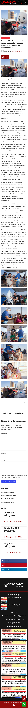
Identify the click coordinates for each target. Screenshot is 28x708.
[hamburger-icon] (21, 3)
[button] (26, 3)
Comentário (5, 433)
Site (2, 467)
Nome (3, 454)
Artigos (4, 38)
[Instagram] (7, 57)
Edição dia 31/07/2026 (7, 499)
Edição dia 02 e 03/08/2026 (8, 495)
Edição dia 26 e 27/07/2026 (11, 529)
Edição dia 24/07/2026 (9, 545)
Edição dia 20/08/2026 (14, 598)
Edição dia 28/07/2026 (9, 514)
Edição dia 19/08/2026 (14, 605)
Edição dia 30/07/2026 (7, 502)
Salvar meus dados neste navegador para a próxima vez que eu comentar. (14, 476)
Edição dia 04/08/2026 (7, 492)
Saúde (8, 38)
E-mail (3, 460)
